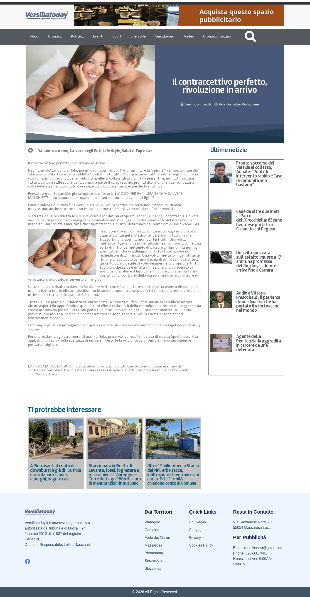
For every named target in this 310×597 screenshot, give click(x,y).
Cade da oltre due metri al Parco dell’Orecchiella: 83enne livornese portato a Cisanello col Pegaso (259, 220)
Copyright (196, 530)
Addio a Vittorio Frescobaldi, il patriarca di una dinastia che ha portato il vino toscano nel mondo (258, 301)
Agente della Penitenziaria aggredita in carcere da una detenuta (258, 342)
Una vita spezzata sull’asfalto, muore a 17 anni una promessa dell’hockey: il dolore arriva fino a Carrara (258, 261)
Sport (117, 36)
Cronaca (55, 36)
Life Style (138, 36)
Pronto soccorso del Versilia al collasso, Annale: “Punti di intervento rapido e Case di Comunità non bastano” (259, 174)
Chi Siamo (197, 522)
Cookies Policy (201, 545)
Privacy (195, 538)
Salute (128, 150)
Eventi (98, 36)
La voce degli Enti (85, 150)
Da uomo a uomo (52, 150)
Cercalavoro (164, 36)
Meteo (188, 36)
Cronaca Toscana (217, 36)
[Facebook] (27, 561)
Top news (144, 150)
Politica (77, 36)
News (34, 36)
